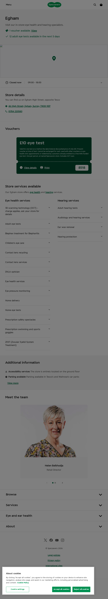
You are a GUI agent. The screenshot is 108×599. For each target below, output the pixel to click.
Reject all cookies (81, 589)
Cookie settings (17, 589)
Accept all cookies (61, 589)
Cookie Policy (23, 583)
